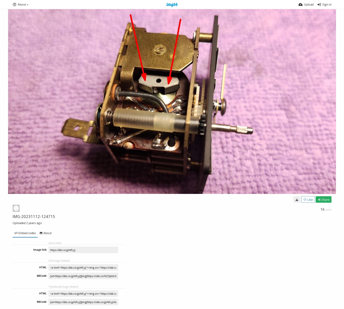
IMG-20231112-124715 (34, 216)
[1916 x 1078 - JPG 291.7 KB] (296, 199)
